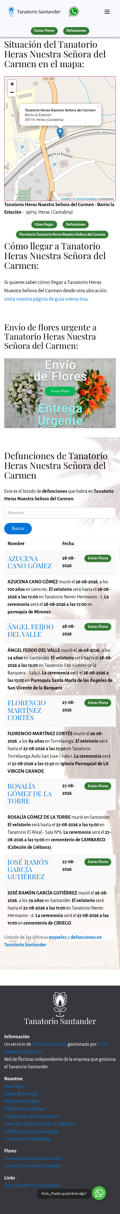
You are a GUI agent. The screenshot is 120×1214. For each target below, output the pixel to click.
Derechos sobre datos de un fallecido (39, 1124)
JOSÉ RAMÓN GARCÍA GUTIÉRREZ (28, 869)
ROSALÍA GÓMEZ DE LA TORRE (30, 793)
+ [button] (12, 84)
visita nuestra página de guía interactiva (46, 299)
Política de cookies (21, 1101)
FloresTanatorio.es (49, 1044)
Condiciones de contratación (31, 1116)
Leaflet (65, 198)
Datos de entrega (20, 1093)
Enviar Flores (44, 31)
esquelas (58, 937)
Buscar (18, 528)
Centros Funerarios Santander (32, 1166)
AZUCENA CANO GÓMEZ (30, 562)
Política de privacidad (24, 1108)
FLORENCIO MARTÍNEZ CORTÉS (27, 710)
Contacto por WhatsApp (27, 1139)
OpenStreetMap (86, 198)
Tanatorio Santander (38, 11)
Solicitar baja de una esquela (31, 1131)
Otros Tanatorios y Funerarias (32, 1185)
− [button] (12, 92)
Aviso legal (14, 1086)
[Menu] (107, 9)
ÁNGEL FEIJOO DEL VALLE (31, 630)
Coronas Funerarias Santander (33, 1158)
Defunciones (76, 31)
